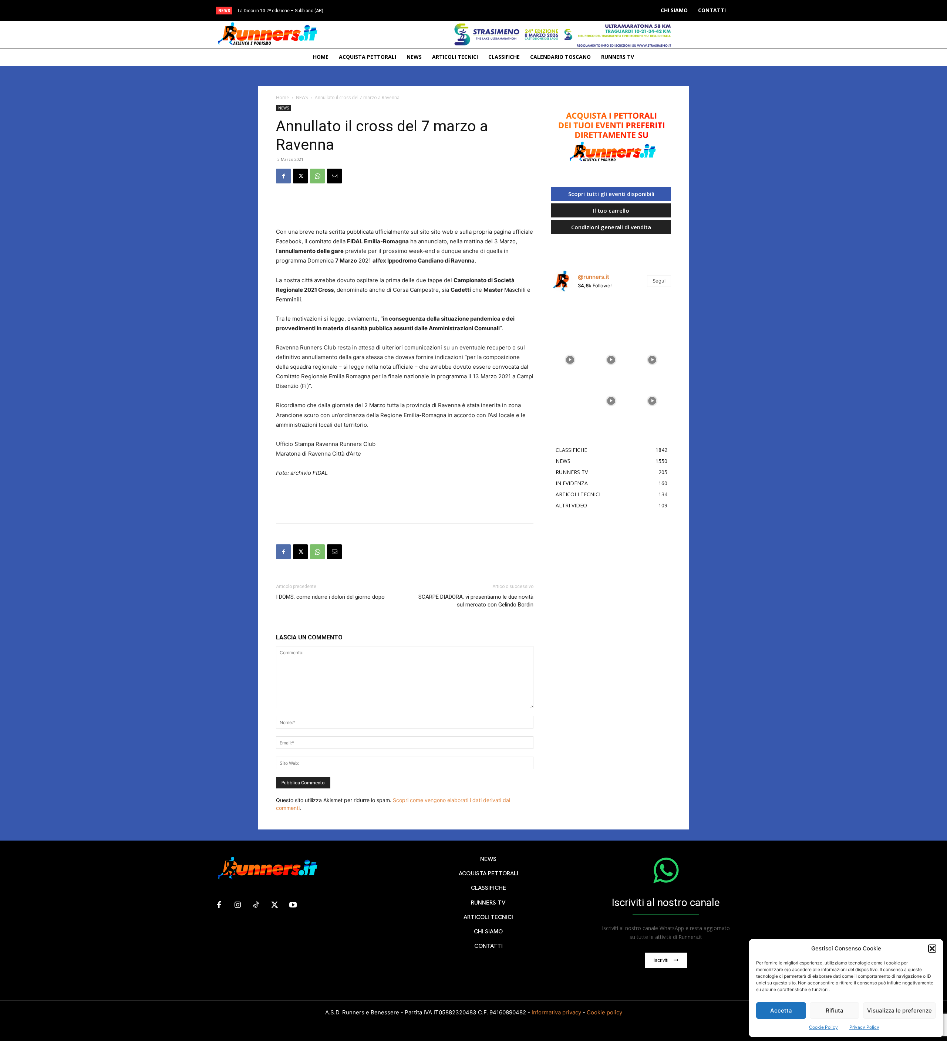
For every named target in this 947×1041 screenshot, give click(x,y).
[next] (504, 10)
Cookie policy (604, 1012)
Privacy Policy (864, 1027)
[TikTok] (256, 905)
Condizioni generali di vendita (611, 227)
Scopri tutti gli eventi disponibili (611, 193)
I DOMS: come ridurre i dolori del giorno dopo (330, 597)
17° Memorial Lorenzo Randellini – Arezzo (287, 10)
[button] (932, 948)
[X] (300, 176)
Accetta (781, 1010)
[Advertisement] (404, 208)
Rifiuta (834, 1010)
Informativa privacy (556, 1012)
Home (282, 97)
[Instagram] (237, 905)
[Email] (334, 176)
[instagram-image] (570, 316)
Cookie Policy (823, 1027)
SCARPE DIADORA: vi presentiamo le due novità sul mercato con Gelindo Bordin (475, 601)
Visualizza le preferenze (899, 1010)
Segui (659, 281)
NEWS (302, 97)
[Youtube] (293, 905)
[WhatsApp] (317, 176)
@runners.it (593, 276)
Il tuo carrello (611, 210)
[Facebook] (283, 176)
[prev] (492, 10)
